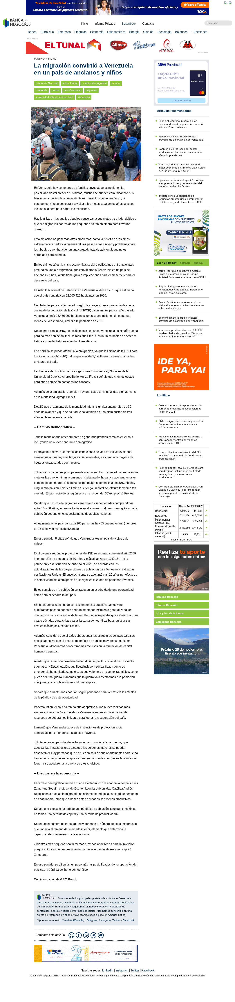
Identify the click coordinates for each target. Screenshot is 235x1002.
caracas (115, 83)
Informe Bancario (166, 605)
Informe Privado (105, 23)
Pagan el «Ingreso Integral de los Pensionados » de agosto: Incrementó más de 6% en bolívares (180, 124)
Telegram (91, 920)
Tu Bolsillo (47, 31)
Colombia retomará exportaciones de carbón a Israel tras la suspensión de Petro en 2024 (180, 408)
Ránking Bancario (167, 596)
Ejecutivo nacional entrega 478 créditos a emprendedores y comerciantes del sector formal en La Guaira (181, 183)
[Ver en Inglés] (225, 2)
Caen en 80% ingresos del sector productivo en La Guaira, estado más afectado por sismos (180, 152)
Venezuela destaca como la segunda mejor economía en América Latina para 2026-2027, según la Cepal (181, 167)
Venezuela (84, 97)
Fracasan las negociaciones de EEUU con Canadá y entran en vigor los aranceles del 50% (180, 439)
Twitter (116, 920)
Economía (96, 31)
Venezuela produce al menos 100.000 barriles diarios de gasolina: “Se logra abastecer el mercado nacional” (180, 333)
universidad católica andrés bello (54, 97)
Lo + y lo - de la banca (170, 613)
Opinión (148, 31)
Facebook (128, 920)
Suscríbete (129, 23)
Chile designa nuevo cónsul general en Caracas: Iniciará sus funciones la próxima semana (181, 424)
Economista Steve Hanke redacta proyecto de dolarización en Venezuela (180, 138)
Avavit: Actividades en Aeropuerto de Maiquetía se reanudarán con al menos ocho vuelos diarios (181, 305)
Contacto (148, 23)
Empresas (64, 31)
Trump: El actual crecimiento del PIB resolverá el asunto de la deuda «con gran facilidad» (180, 455)
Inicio (84, 23)
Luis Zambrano (72, 90)
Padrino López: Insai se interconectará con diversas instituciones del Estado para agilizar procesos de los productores (180, 472)
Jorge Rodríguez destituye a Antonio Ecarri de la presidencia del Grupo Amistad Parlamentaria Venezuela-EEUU (182, 274)
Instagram (105, 920)
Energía (134, 31)
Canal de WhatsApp (73, 920)
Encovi (55, 90)
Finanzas (80, 31)
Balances (181, 31)
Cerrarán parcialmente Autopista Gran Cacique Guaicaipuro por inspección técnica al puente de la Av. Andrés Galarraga (180, 491)
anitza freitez (69, 83)
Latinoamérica (116, 31)
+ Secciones (199, 31)
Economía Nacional (46, 83)
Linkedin (108, 970)
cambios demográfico (94, 83)
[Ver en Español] (230, 2)
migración (91, 90)
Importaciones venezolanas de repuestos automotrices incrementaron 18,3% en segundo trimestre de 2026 (180, 199)
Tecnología (164, 31)
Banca (32, 31)
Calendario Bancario (168, 621)
